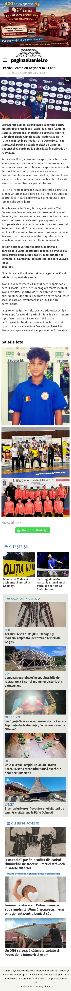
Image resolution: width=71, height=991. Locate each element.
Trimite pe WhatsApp (34, 530)
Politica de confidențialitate (35, 986)
